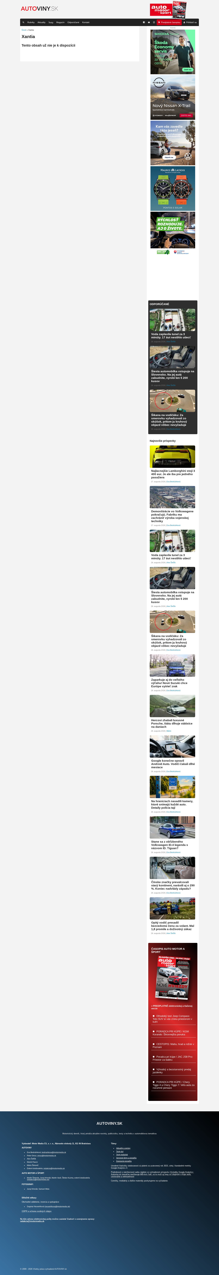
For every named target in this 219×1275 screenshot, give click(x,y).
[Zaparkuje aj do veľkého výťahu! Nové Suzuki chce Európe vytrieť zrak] (172, 675)
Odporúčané (73, 22)
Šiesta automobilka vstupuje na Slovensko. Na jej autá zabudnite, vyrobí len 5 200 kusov (172, 376)
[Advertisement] (172, 275)
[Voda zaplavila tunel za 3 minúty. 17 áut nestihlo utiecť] (172, 330)
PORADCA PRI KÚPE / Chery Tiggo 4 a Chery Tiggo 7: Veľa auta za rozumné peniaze (173, 1085)
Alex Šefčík (171, 342)
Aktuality (41, 22)
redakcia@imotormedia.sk (54, 1168)
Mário (169, 731)
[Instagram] (154, 22)
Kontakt (85, 22)
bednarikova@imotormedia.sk (54, 1152)
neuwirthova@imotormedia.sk (57, 1206)
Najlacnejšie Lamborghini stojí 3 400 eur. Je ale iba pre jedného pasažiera (173, 474)
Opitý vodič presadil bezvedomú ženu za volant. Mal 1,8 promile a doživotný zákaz (172, 926)
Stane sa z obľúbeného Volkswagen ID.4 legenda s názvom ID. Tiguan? (169, 845)
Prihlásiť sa (191, 22)
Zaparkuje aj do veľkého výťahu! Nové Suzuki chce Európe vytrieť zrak (169, 683)
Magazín (60, 22)
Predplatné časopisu (170, 22)
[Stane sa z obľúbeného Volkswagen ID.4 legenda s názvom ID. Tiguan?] (172, 837)
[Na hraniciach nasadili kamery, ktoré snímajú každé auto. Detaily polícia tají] (172, 797)
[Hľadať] (23, 22)
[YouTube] (149, 22)
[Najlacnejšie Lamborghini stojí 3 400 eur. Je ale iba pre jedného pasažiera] (172, 466)
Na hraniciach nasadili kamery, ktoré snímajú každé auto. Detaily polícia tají (172, 804)
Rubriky (31, 22)
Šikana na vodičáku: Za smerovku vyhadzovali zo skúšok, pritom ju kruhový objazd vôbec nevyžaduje (169, 419)
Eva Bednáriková (173, 429)
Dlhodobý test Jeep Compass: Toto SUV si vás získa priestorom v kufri (172, 1019)
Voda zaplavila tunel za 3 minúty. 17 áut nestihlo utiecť (171, 336)
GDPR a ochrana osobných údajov (37, 1211)
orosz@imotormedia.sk (46, 1156)
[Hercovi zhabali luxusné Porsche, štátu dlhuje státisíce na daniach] (172, 716)
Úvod (24, 30)
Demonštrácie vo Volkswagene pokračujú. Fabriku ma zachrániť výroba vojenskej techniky (172, 516)
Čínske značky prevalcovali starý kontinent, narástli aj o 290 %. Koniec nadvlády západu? (173, 885)
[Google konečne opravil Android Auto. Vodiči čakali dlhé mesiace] (172, 756)
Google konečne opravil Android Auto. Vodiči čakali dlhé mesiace (173, 764)
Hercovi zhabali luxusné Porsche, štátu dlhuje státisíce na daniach (171, 723)
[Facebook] (143, 22)
